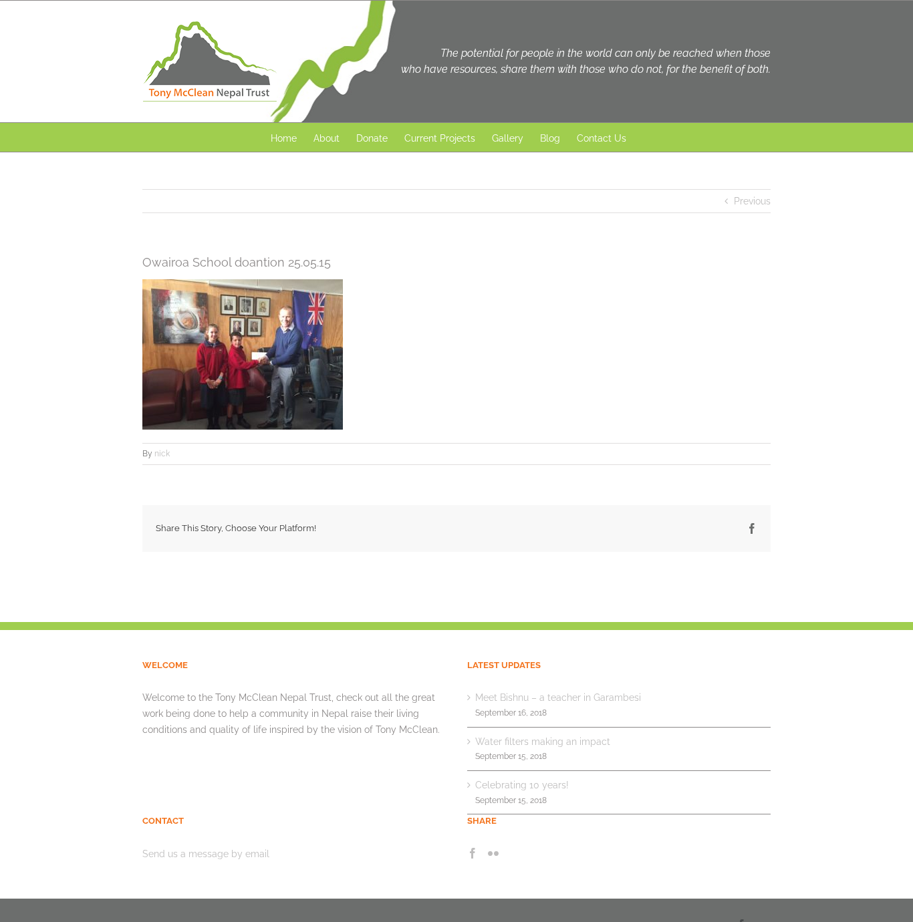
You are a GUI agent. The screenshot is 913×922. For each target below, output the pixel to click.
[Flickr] (493, 853)
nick (162, 453)
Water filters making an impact (542, 741)
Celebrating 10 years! (522, 785)
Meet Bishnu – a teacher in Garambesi (558, 697)
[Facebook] (472, 853)
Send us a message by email (205, 854)
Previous (752, 201)
